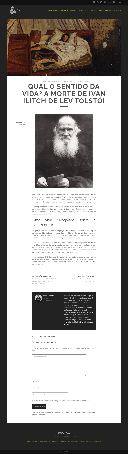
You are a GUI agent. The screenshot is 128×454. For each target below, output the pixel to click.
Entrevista (73, 10)
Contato (117, 10)
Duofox (64, 432)
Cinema (108, 10)
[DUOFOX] (15, 12)
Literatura (93, 10)
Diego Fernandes (66, 82)
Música (84, 10)
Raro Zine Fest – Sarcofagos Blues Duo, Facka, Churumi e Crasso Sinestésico (44, 281)
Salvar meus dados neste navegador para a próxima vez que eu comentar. (61, 401)
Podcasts (64, 10)
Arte (101, 10)
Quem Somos (53, 10)
